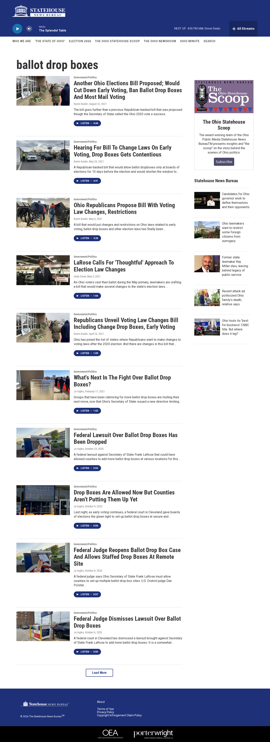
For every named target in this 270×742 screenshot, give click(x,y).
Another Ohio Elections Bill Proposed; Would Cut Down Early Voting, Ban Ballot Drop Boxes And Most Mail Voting (128, 90)
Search (209, 41)
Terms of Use (105, 709)
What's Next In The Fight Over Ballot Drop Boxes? (122, 381)
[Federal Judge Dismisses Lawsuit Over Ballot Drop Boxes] (43, 626)
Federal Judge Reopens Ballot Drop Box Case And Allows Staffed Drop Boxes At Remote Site (127, 557)
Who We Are (21, 41)
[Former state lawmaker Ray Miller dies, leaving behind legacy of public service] (207, 263)
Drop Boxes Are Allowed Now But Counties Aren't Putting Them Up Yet (124, 496)
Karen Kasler (81, 103)
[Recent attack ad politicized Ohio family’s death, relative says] (207, 297)
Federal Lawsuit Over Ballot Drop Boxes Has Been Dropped (126, 438)
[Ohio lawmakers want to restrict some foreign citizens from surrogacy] (207, 229)
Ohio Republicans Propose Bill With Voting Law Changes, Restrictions (124, 208)
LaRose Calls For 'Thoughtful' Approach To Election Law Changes (124, 266)
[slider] (35, 29)
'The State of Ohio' (50, 41)
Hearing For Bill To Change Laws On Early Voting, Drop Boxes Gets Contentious (122, 151)
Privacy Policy (105, 712)
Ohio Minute (190, 41)
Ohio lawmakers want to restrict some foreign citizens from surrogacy (233, 232)
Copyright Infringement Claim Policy (119, 715)
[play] (17, 29)
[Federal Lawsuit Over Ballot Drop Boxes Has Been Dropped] (43, 442)
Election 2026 (80, 41)
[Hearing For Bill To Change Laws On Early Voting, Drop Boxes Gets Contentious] (43, 155)
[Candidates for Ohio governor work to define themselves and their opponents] (207, 200)
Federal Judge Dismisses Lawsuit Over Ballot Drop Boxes (127, 622)
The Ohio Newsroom (160, 41)
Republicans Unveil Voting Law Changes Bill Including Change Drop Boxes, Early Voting (126, 323)
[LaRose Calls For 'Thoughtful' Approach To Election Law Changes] (43, 270)
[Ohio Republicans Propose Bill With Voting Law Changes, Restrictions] (43, 213)
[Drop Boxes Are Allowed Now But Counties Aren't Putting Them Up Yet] (43, 500)
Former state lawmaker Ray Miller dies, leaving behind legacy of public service (235, 266)
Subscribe (224, 161)
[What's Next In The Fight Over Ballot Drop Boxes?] (43, 385)
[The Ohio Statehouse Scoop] (223, 96)
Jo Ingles (79, 391)
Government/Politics (85, 77)
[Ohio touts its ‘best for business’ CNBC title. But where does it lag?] (207, 327)
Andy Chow (80, 276)
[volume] (29, 28)
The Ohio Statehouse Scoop (117, 41)
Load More (99, 673)
